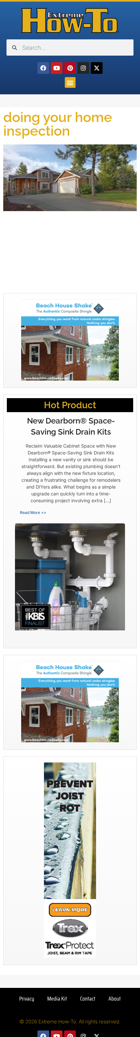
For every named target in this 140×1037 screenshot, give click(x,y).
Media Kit (57, 998)
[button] (70, 82)
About (114, 998)
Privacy (26, 998)
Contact (87, 998)
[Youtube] (57, 68)
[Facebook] (43, 68)
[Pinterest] (70, 68)
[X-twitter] (97, 68)
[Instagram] (83, 68)
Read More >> (33, 512)
